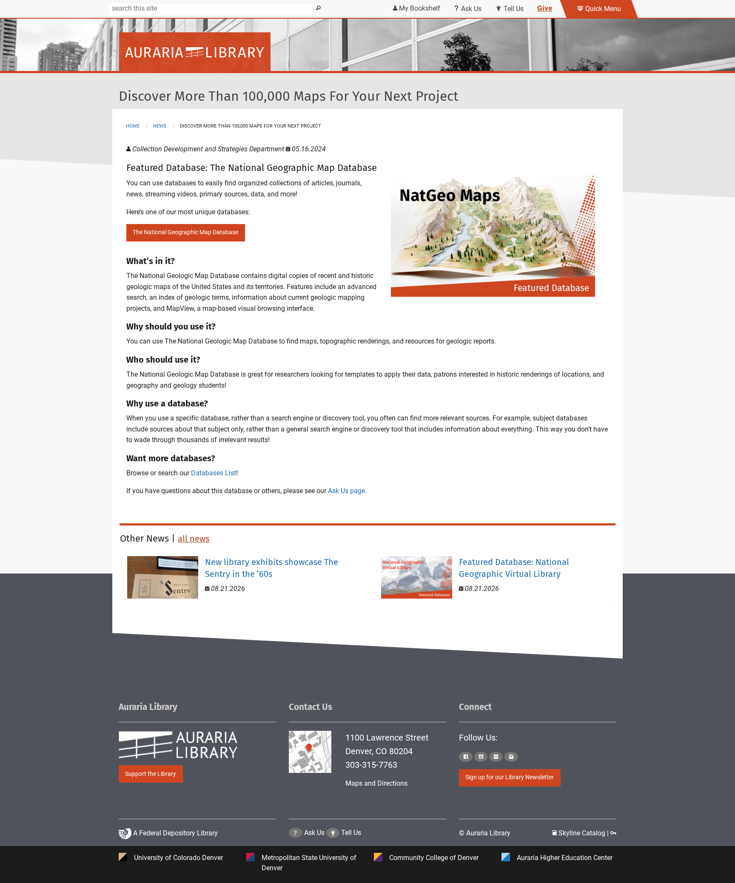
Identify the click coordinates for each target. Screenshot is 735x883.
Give (544, 8)
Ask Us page (346, 491)
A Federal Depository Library (174, 833)
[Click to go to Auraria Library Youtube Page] (481, 756)
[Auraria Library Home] (194, 52)
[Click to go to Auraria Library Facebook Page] (466, 756)
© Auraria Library (484, 833)
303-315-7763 (371, 765)
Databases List (213, 473)
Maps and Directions (376, 783)
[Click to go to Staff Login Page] (613, 833)
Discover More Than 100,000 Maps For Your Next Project (289, 96)
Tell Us (513, 9)
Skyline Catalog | (583, 833)
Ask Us (470, 9)
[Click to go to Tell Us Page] (333, 833)
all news (193, 539)
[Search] (318, 8)
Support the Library (150, 774)
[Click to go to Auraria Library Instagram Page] (511, 756)
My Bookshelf (418, 8)
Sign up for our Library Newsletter (509, 777)
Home (133, 126)
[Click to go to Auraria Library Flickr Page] (496, 756)
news (159, 126)
